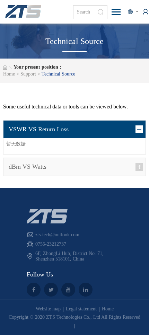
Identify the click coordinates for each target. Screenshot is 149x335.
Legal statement (81, 308)
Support (28, 74)
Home (9, 74)
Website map (48, 308)
